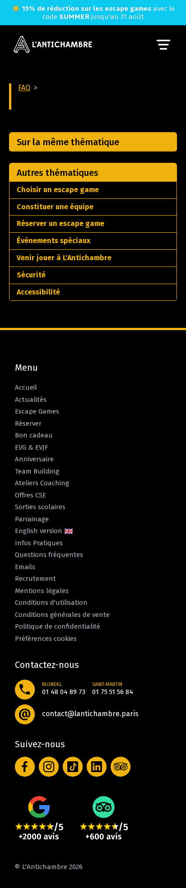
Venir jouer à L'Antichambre (64, 257)
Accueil (26, 387)
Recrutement (35, 579)
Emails (25, 567)
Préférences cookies (46, 639)
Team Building (37, 471)
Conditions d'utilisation (51, 602)
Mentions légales (42, 591)
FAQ (24, 87)
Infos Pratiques (39, 543)
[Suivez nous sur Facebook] (25, 767)
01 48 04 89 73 (63, 692)
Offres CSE (30, 495)
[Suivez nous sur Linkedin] (97, 767)
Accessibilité (38, 292)
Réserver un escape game (60, 223)
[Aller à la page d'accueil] (53, 44)
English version (39, 531)
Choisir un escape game (58, 189)
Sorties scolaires (40, 507)
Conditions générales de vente (62, 615)
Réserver (28, 423)
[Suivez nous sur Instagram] (49, 767)
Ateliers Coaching (42, 483)
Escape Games (37, 411)
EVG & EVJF (31, 447)
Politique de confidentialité (57, 626)
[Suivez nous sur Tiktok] (73, 767)
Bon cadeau (34, 435)
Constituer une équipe (55, 206)
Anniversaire (34, 459)
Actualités (30, 400)
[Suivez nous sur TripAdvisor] (121, 767)
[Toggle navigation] (163, 45)
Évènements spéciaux (53, 240)
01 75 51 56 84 (112, 692)
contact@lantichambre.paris (90, 713)
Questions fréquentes (49, 555)
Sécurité (31, 275)
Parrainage (32, 519)
